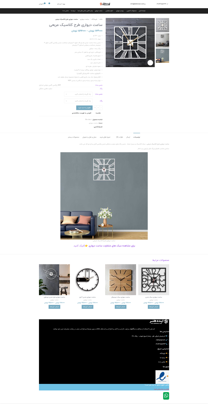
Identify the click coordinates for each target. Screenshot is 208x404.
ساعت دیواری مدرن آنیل (87, 297)
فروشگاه (94, 19)
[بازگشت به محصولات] (43, 19)
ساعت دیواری (84, 19)
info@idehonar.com (137, 4)
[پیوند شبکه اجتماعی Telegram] (81, 127)
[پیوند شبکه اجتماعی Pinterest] (87, 127)
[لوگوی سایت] (104, 4)
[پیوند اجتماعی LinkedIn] (84, 127)
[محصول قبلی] (45, 19)
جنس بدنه (98, 94)
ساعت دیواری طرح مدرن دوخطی (54, 297)
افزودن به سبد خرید (84, 108)
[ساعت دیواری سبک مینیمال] (120, 279)
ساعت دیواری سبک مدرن (153, 297)
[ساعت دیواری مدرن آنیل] (87, 279)
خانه (100, 19)
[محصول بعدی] (40, 19)
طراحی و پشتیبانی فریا (161, 389)
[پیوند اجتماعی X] (89, 127)
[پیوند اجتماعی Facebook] (92, 127)
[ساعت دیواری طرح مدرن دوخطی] (54, 279)
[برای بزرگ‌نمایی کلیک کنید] (150, 62)
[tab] (136, 136)
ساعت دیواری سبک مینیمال (120, 297)
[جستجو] (54, 4)
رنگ (101, 101)
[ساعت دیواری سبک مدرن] (153, 279)
